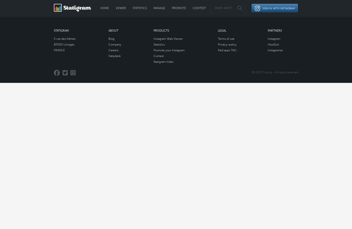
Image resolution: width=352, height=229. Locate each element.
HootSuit (273, 44)
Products (161, 30)
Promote (179, 8)
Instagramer (275, 50)
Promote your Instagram (169, 50)
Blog (111, 38)
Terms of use (226, 38)
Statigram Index (163, 61)
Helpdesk (114, 56)
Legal (222, 30)
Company (114, 44)
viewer (121, 8)
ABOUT (113, 30)
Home (104, 8)
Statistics (140, 8)
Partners (275, 30)
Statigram (61, 30)
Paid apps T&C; (228, 50)
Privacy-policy (227, 44)
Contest (199, 8)
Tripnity (267, 72)
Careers (113, 50)
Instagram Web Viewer (168, 38)
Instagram (274, 38)
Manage (159, 8)
